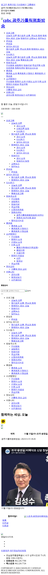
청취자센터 (20, 68)
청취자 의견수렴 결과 (26, 218)
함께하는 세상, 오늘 (20, 145)
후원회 (9, 71)
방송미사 (24, 38)
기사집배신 (21, 4)
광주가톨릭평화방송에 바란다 (30, 215)
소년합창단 (11, 79)
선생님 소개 (31, 81)
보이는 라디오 (12, 46)
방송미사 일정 (22, 161)
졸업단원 (20, 250)
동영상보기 (20, 95)
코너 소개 (20, 126)
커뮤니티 (10, 92)
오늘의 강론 (11, 35)
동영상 (19, 261)
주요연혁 (36, 65)
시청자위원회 (17, 210)
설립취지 (19, 65)
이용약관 (5, 551)
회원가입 (12, 4)
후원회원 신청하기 (25, 73)
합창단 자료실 (12, 84)
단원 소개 (41, 81)
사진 (18, 258)
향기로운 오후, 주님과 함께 (29, 35)
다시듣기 (10, 54)
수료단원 (20, 253)
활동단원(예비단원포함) (27, 247)
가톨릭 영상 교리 (14, 90)
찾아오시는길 (32, 68)
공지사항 (10, 95)
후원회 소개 (11, 73)
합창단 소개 (20, 81)
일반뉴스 (42, 38)
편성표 (9, 41)
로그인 (4, 4)
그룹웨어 (31, 4)
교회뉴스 (33, 38)
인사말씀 (10, 65)
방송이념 (28, 65)
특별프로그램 (26, 60)
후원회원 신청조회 (19, 231)
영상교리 (10, 87)
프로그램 (10, 33)
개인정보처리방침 (18, 551)
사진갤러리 (31, 95)
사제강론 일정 (22, 129)
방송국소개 (11, 63)
